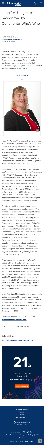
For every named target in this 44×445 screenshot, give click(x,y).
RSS (37, 435)
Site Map (30, 435)
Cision (26, 441)
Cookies (22, 438)
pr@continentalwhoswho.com (14, 319)
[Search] (41, 3)
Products (22, 412)
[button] (22, 106)
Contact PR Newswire (22, 409)
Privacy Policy (28, 432)
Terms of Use (15, 432)
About (22, 415)
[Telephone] (35, 3)
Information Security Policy (14, 435)
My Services (21, 417)
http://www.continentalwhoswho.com (17, 340)
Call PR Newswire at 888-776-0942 (22, 423)
